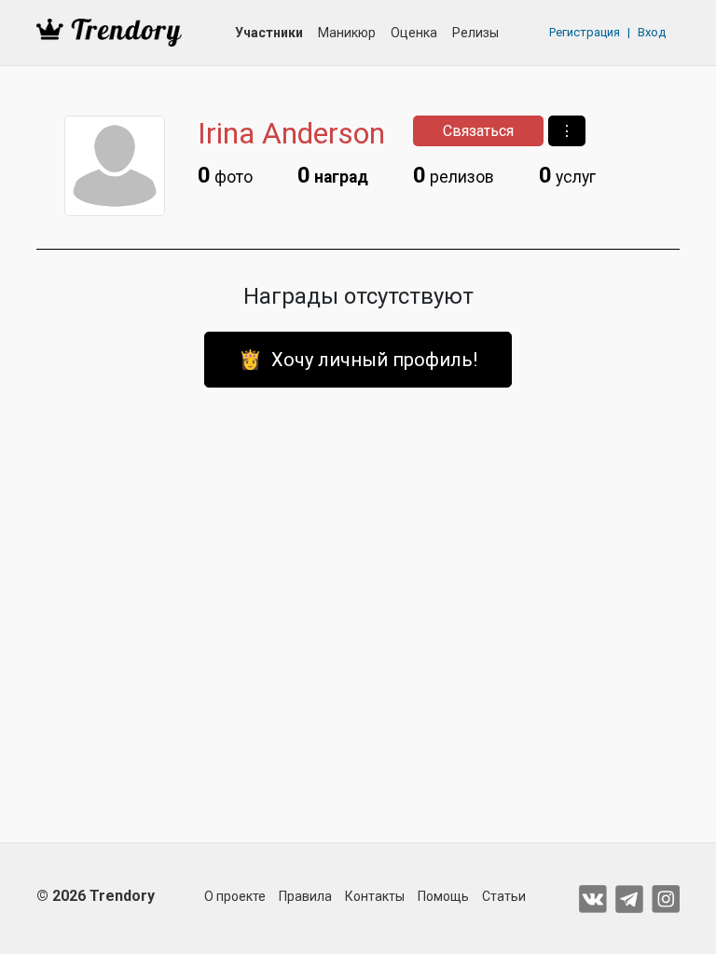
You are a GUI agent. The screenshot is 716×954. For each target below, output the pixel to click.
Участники (269, 32)
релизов (453, 175)
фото (225, 175)
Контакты (375, 896)
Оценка (414, 32)
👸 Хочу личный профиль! (358, 359)
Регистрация (584, 32)
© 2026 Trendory (95, 896)
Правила (305, 896)
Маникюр (347, 32)
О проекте (235, 896)
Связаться (478, 131)
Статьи (504, 896)
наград (332, 175)
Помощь (443, 896)
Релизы (475, 32)
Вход (652, 32)
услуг (567, 175)
